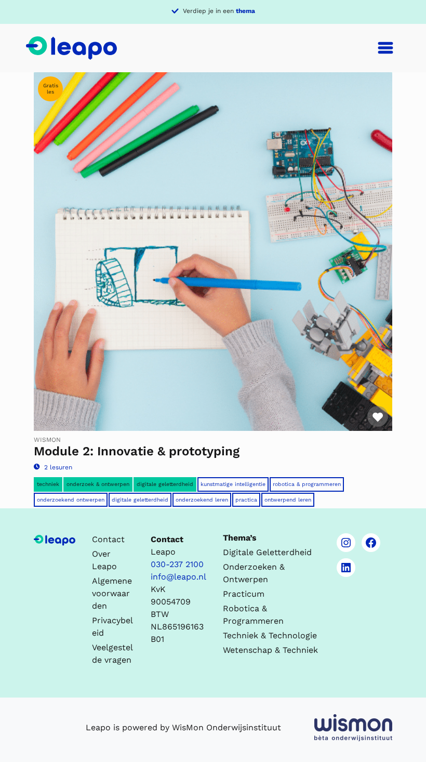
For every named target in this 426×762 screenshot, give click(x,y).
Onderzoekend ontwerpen (70, 499)
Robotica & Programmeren (307, 484)
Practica (246, 499)
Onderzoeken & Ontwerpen (254, 573)
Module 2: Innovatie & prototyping (136, 451)
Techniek (48, 484)
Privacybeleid (112, 626)
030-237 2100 (177, 564)
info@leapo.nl (178, 577)
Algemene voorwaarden (112, 593)
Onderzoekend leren (202, 499)
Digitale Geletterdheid (140, 499)
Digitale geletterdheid (165, 484)
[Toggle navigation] (385, 47)
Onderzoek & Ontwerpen (97, 484)
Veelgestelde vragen (112, 653)
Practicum (243, 594)
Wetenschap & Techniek (270, 650)
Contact (108, 539)
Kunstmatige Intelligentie (233, 484)
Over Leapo (104, 560)
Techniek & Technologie (270, 635)
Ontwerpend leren (287, 499)
